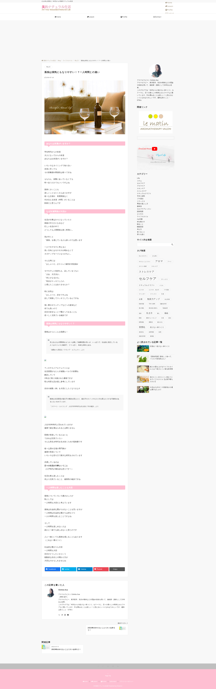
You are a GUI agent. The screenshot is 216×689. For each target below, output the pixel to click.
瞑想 (140, 318)
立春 (162, 318)
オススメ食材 (143, 266)
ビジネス (140, 214)
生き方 (149, 313)
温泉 (140, 313)
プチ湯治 (140, 199)
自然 (160, 332)
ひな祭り (154, 256)
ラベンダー (142, 294)
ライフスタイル (142, 216)
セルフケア (141, 183)
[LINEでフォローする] (68, 615)
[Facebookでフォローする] (62, 615)
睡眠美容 (140, 227)
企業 (140, 299)
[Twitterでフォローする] (59, 615)
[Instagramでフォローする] (65, 615)
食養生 (152, 336)
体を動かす (141, 222)
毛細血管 (165, 308)
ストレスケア (141, 191)
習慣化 (142, 327)
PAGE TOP (209, 666)
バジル (161, 285)
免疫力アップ (153, 299)
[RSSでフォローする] (118, 666)
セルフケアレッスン (144, 209)
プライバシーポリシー (126, 681)
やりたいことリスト (145, 261)
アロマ (159, 261)
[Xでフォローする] (98, 666)
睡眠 (166, 313)
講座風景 (140, 211)
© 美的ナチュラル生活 (101, 686)
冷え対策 (167, 299)
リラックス (141, 201)
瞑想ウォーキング (151, 318)
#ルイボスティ (143, 256)
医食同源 (141, 304)
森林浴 (139, 206)
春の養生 (141, 308)
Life (138, 178)
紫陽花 (151, 322)
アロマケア (141, 186)
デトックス (164, 279)
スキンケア (141, 188)
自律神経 (151, 332)
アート (169, 261)
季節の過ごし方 (142, 204)
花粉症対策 (142, 336)
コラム (139, 181)
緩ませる (160, 322)
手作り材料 (141, 196)
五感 (162, 294)
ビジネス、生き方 (154, 290)
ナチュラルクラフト (144, 193)
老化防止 (141, 332)
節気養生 (141, 322)
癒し (158, 313)
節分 (170, 318)
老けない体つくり (157, 327)
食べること (141, 232)
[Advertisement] (108, 37)
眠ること (140, 224)
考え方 (48, 67)
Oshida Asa (63, 590)
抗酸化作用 (163, 304)
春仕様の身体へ (153, 308)
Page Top (108, 676)
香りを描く (141, 234)
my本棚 (139, 219)
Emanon (119, 686)
